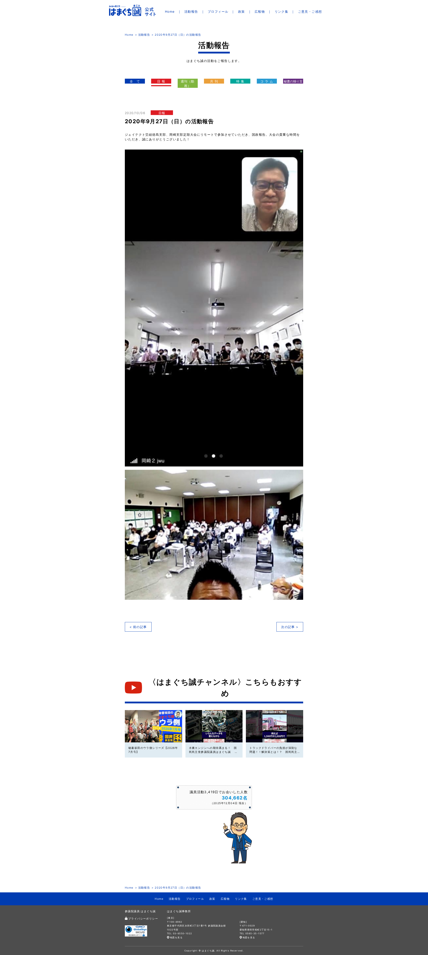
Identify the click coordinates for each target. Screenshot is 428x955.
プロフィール (218, 11)
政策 (241, 11)
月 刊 (214, 81)
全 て (135, 81)
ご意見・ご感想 (310, 11)
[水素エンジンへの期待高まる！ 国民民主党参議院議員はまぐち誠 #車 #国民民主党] (214, 726)
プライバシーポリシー (143, 918)
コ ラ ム (266, 81)
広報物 (260, 11)
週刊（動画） (188, 83)
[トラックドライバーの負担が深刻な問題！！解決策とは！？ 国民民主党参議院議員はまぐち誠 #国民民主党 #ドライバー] (274, 726)
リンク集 (281, 11)
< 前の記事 (138, 627)
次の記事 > (289, 627)
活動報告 (191, 11)
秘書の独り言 (293, 81)
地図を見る (176, 937)
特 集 (240, 81)
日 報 (161, 81)
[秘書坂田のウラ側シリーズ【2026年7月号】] (153, 726)
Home (170, 11)
